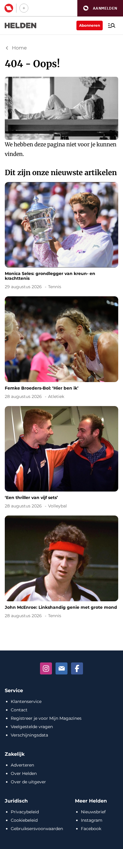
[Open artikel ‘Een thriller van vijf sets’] (61, 458)
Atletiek (56, 396)
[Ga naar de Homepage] (20, 25)
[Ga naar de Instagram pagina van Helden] (46, 668)
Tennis (54, 286)
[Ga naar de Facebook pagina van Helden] (77, 668)
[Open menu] (111, 25)
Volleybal (57, 506)
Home (19, 48)
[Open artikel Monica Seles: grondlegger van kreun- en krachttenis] (61, 236)
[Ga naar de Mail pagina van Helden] (61, 668)
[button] (100, 8)
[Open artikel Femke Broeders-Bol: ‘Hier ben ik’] (61, 348)
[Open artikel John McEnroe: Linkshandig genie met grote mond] (61, 568)
